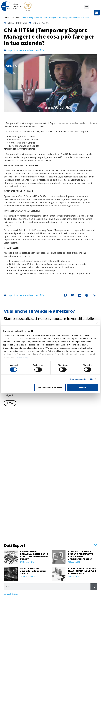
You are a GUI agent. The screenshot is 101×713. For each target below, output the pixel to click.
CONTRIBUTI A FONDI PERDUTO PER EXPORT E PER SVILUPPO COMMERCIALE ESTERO (80, 555)
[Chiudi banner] (97, 323)
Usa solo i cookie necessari (49, 387)
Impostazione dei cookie (81, 379)
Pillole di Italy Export (17, 22)
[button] (86, 7)
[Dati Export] (95, 545)
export (11, 50)
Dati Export (15, 17)
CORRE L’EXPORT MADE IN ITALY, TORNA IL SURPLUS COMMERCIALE (82, 571)
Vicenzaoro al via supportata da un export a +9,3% (33, 571)
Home (6, 17)
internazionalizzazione (27, 50)
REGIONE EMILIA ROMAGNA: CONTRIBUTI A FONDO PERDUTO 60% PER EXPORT (34, 555)
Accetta (82, 387)
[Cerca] (93, 586)
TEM (42, 50)
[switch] (38, 369)
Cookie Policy (22, 357)
